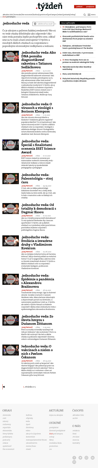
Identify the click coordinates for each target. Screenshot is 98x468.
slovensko (17, 14)
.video (37, 71)
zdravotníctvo (31, 443)
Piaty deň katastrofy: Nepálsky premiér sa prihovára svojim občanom (79, 79)
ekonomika (7, 430)
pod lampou (52, 14)
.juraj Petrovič (27, 71)
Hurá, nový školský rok (72, 74)
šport (28, 424)
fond (74, 433)
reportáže (7, 427)
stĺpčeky (29, 418)
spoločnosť (43, 14)
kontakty (76, 443)
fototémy (30, 427)
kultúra (36, 14)
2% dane (76, 437)
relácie (60, 14)
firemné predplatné (57, 430)
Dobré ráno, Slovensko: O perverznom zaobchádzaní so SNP (78, 54)
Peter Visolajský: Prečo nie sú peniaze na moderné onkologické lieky (78, 61)
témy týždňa (8, 433)
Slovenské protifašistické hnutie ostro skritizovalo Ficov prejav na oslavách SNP (78, 38)
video (28, 430)
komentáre (30, 437)
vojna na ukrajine (56, 415)
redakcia (76, 430)
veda (28, 421)
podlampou (7, 437)
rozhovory (7, 424)
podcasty (66, 14)
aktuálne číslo (8, 14)
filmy (51, 440)
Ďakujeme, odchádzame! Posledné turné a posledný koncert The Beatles (78, 47)
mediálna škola (55, 443)
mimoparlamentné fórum (36, 440)
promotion (53, 446)
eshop (73, 14)
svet (4, 418)
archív (75, 418)
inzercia (76, 440)
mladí (28, 449)
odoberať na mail (44, 24)
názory (5, 421)
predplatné (53, 427)
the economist (27, 14)
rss (50, 449)
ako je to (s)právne (33, 433)
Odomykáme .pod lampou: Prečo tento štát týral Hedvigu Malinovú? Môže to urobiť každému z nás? (77, 29)
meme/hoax (31, 446)
